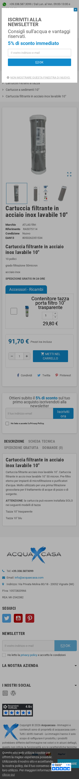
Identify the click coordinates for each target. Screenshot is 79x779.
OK (41, 62)
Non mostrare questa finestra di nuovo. (40, 77)
